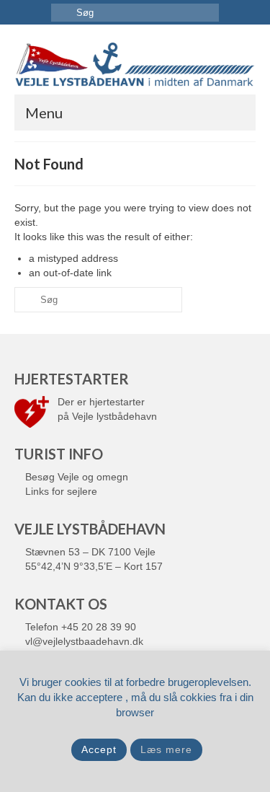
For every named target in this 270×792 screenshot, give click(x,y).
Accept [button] (99, 749)
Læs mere (166, 749)
